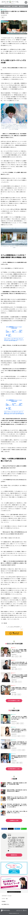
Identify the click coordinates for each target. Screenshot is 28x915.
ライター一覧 (4, 898)
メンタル (19, 749)
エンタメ (13, 723)
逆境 (20, 656)
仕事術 (18, 723)
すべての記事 (8, 6)
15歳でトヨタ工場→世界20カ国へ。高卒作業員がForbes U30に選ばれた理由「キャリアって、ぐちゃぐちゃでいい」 (19, 664)
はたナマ (13, 647)
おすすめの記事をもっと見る (14, 700)
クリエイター (14, 749)
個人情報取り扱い (5, 904)
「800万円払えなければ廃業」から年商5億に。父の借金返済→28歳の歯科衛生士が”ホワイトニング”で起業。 (19, 676)
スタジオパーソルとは (6, 895)
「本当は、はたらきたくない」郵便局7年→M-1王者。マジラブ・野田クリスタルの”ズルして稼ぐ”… (19, 718)
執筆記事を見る (14, 855)
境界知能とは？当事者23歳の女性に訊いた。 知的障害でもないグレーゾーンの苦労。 (19, 757)
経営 (3, 17)
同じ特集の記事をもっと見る (14, 768)
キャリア (19, 669)
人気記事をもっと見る (14, 820)
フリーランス (14, 735)
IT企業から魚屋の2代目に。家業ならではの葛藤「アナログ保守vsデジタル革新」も (19, 689)
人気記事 (15, 6)
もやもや (16, 656)
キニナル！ (4, 9)
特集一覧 (22, 6)
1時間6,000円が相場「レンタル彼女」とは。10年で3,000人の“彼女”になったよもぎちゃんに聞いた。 (19, 731)
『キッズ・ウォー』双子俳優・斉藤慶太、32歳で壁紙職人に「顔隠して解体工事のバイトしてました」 (19, 651)
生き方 (19, 735)
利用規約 (4, 901)
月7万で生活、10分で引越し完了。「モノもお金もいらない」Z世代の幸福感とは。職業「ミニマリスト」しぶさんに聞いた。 (19, 744)
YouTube (13, 762)
